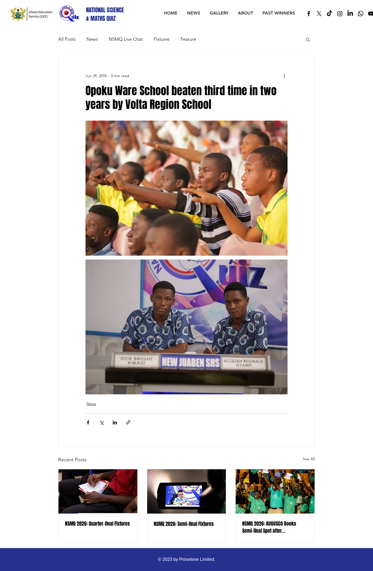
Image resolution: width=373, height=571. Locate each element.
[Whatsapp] (360, 13)
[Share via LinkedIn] (114, 422)
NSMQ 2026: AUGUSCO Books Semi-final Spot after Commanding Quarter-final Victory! (269, 527)
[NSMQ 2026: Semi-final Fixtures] (186, 491)
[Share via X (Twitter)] (101, 422)
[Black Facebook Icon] (308, 13)
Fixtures (162, 39)
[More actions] (284, 75)
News (92, 39)
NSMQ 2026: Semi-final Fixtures (184, 524)
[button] (307, 39)
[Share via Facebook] (88, 422)
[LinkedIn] (350, 13)
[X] (319, 13)
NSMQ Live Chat (126, 39)
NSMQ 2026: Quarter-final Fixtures (97, 523)
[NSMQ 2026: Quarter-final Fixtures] (97, 491)
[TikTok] (329, 13)
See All (309, 458)
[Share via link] (128, 422)
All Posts (67, 39)
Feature (188, 39)
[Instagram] (339, 13)
